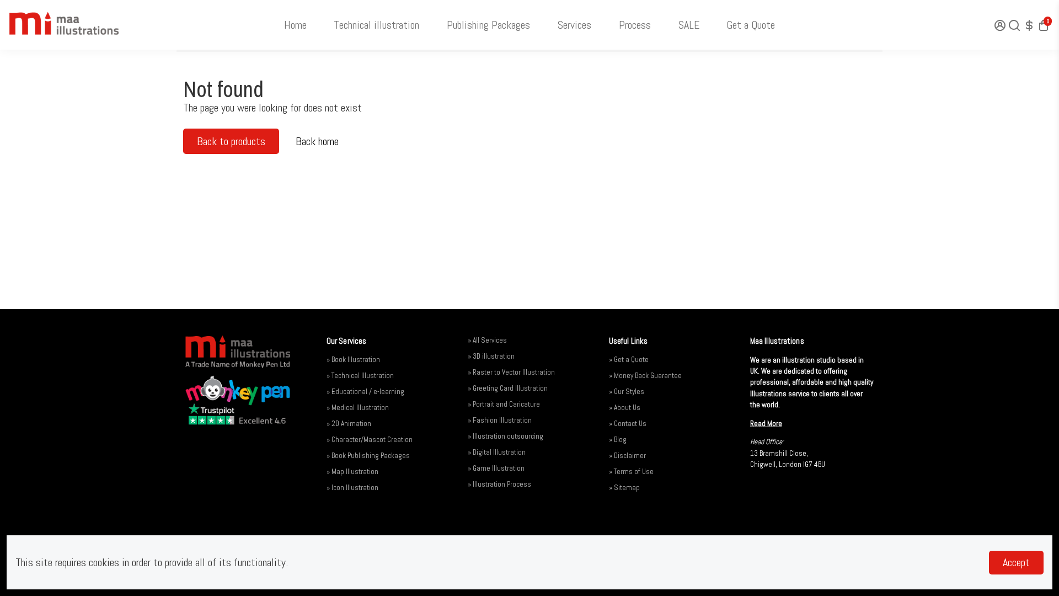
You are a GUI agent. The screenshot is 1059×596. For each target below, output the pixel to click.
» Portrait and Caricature (504, 404)
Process (635, 25)
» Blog (618, 439)
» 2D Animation (349, 423)
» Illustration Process (499, 484)
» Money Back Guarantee (645, 375)
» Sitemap (624, 487)
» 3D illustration (491, 356)
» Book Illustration (353, 359)
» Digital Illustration (497, 452)
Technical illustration (376, 25)
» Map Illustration (352, 471)
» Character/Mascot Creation (370, 439)
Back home (317, 141)
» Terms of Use (631, 471)
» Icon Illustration (352, 487)
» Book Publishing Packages (368, 455)
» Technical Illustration (360, 375)
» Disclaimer (627, 455)
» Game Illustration (496, 468)
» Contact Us (627, 423)
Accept (1016, 562)
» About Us (624, 407)
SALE (688, 25)
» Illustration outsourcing (505, 436)
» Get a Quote (629, 359)
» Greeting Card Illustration (508, 388)
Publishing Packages (488, 25)
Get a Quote (750, 25)
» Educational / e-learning (365, 391)
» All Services (487, 340)
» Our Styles (626, 391)
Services (574, 25)
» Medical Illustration (358, 407)
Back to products (231, 141)
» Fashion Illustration (500, 420)
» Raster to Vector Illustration (511, 372)
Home (295, 25)
